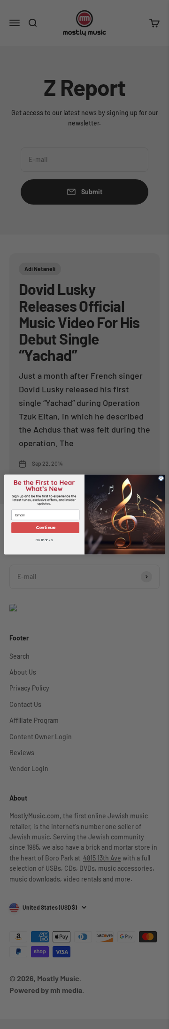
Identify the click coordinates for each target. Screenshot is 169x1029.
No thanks (44, 540)
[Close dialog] (161, 478)
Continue (45, 527)
